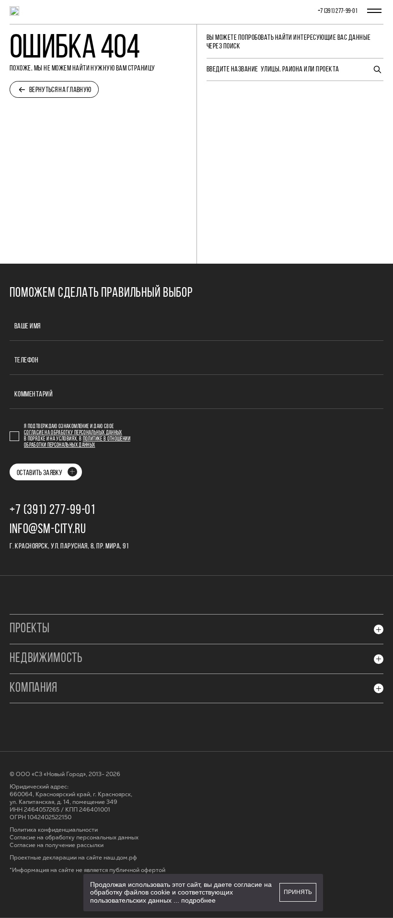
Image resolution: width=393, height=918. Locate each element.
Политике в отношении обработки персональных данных (77, 442)
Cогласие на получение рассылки (57, 845)
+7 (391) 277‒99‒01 (338, 11)
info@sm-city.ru (48, 529)
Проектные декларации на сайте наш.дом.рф (73, 857)
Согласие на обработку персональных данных (73, 433)
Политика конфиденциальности (54, 830)
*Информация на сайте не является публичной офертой (87, 870)
